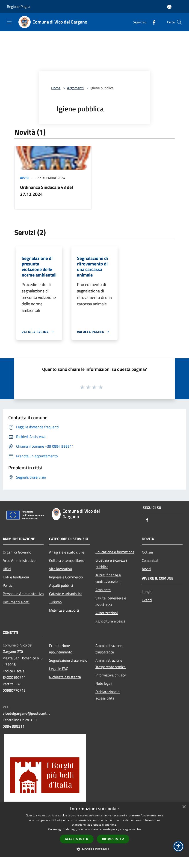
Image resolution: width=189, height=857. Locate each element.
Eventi (147, 600)
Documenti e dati (16, 602)
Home (55, 88)
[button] (94, 849)
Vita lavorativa (60, 568)
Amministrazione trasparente (108, 649)
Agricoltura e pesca (110, 621)
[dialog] (94, 829)
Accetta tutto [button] (76, 839)
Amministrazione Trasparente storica (110, 664)
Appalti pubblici (61, 585)
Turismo (55, 602)
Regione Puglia (18, 6)
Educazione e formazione (114, 552)
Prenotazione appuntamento (60, 649)
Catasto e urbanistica (65, 593)
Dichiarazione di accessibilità (107, 695)
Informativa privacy (110, 675)
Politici (8, 585)
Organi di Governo (17, 552)
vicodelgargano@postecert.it (26, 713)
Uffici (7, 568)
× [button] (184, 807)
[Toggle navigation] (9, 21)
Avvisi (24, 177)
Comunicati (150, 560)
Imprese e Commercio (66, 577)
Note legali (103, 683)
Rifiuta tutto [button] (113, 839)
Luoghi (147, 591)
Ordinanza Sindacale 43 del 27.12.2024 (46, 191)
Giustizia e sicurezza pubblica (111, 563)
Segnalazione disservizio (68, 660)
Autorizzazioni (106, 613)
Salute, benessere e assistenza (110, 601)
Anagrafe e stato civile (66, 552)
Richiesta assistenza (65, 677)
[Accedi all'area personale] (169, 6)
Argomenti (75, 88)
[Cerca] (179, 22)
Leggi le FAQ (58, 668)
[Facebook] (152, 22)
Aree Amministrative (19, 560)
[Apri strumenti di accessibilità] (178, 846)
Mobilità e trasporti (64, 610)
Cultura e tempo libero (66, 560)
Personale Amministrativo (23, 593)
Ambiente (103, 589)
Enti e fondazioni (16, 577)
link (138, 829)
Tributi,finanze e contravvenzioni (108, 578)
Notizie (147, 552)
